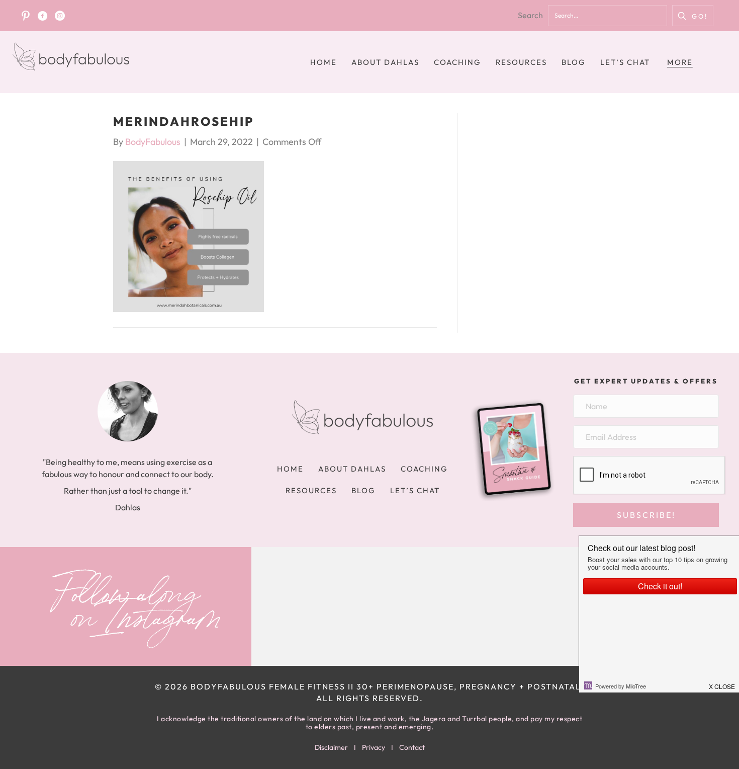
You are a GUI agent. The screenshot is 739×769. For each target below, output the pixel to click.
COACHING (457, 62)
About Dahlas (385, 62)
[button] (692, 15)
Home (323, 62)
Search (530, 15)
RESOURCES (521, 62)
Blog (574, 62)
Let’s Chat (625, 62)
